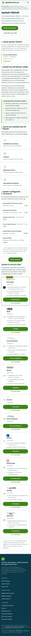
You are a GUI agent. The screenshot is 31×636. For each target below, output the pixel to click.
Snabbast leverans (6, 599)
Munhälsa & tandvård (6, 619)
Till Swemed (15, 407)
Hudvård (3, 608)
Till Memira (15, 387)
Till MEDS (15, 329)
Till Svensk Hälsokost (15, 358)
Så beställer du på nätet (10, 33)
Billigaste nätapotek (6, 596)
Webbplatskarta (19, 630)
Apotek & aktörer (5, 584)
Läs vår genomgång (15, 303)
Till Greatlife (15, 504)
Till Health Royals (15, 478)
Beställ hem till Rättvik (10, 28)
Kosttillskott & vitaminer (7, 605)
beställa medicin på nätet (8, 96)
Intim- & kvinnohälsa (6, 616)
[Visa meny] (28, 2)
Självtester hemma (6, 611)
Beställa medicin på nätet (7, 593)
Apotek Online (12, 630)
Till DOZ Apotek (15, 299)
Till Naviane (15, 451)
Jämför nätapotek (15, 259)
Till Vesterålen (15, 531)
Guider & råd (4, 586)
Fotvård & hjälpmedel (6, 614)
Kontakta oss (26, 630)
